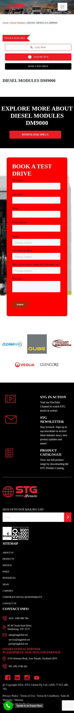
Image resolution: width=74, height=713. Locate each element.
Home (5, 23)
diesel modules (18, 23)
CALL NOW (40, 47)
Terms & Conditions (48, 695)
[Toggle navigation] (62, 7)
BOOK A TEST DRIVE (38, 66)
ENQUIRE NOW (40, 57)
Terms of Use (27, 695)
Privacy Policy (10, 695)
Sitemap (18, 699)
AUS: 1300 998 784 (18, 618)
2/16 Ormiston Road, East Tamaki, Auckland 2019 (32, 658)
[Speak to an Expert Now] (8, 705)
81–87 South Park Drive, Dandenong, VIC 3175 (20, 627)
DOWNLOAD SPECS (35, 134)
